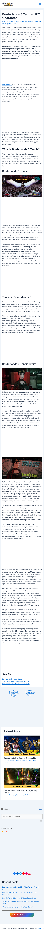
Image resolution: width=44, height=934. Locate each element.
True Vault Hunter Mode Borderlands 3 (15, 681)
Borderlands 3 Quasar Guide (12, 679)
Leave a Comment (8, 22)
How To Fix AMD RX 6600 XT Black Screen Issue (19, 898)
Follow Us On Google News (22, 915)
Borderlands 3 (7, 85)
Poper (40, 928)
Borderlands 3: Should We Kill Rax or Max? (14, 694)
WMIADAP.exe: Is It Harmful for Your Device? (17, 907)
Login (41, 809)
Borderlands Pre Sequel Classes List (20, 758)
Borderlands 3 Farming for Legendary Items (20, 791)
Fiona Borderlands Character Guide (30, 693)
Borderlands (20, 761)
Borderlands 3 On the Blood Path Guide (15, 684)
